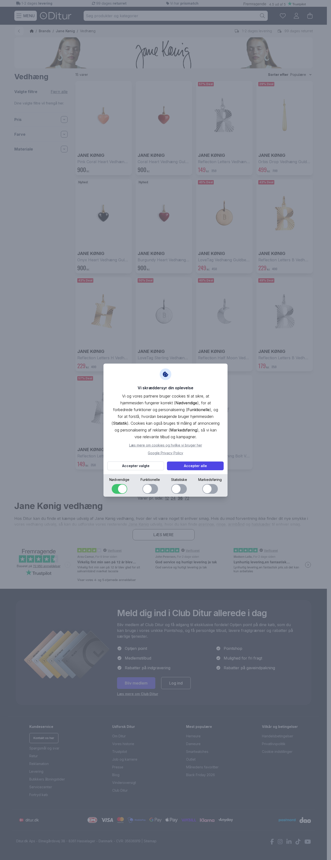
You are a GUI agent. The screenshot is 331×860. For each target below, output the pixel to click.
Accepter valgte (136, 466)
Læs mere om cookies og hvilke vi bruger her (165, 445)
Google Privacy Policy (165, 453)
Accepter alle (195, 466)
